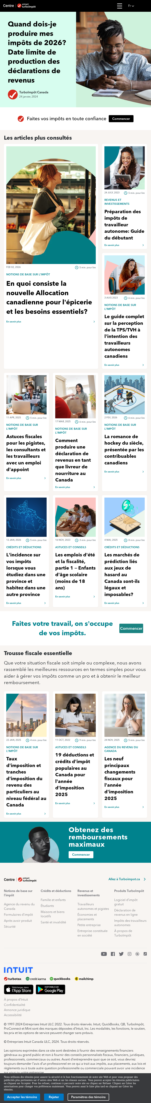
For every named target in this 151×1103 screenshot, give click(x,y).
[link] (51, 274)
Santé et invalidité (53, 922)
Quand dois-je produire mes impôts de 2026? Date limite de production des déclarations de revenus (37, 52)
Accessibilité (13, 1015)
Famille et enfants (53, 900)
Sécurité (10, 926)
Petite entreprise (89, 925)
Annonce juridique (17, 1010)
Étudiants (47, 906)
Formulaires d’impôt (18, 914)
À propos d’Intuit (16, 999)
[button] (138, 6)
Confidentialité (14, 1005)
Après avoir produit (18, 921)
